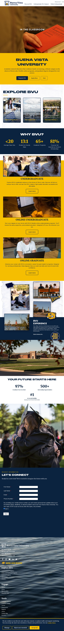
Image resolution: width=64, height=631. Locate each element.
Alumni (3, 587)
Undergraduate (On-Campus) (41, 4)
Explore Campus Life (38, 334)
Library (3, 611)
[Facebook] (3, 559)
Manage (7, 627)
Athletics (4, 579)
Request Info (22, 78)
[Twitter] (16, 559)
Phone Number (8, 499)
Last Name (7, 491)
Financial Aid (5, 607)
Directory (4, 615)
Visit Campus (5, 577)
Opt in (7, 509)
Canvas (3, 605)
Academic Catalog (6, 603)
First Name (7, 487)
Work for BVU (5, 591)
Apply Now (34, 78)
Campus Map (5, 613)
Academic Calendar (6, 601)
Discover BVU (28, 4)
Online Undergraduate (56, 4)
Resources (57, 1)
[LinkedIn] (13, 559)
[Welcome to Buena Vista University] (13, 3)
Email (5, 495)
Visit (44, 78)
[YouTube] (9, 559)
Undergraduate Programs (8, 571)
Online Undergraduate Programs (9, 573)
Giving (3, 589)
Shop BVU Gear (5, 593)
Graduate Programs (6, 575)
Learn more (32, 191)
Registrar (4, 609)
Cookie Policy (51, 623)
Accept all (35, 627)
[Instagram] (6, 559)
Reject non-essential (20, 627)
